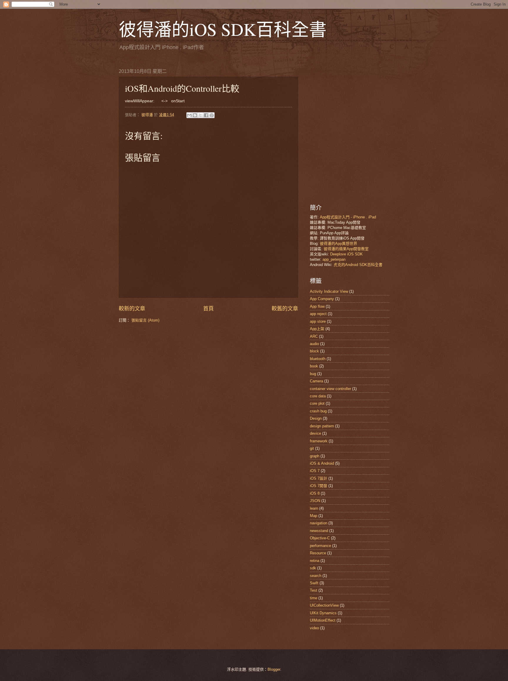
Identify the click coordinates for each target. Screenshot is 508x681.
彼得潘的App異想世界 (338, 243)
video (314, 628)
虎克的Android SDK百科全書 (358, 264)
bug (313, 374)
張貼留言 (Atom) (145, 320)
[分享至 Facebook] (206, 115)
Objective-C (320, 538)
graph (314, 456)
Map (313, 515)
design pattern (322, 426)
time (313, 598)
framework (318, 441)
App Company (322, 299)
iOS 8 (315, 493)
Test (313, 590)
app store (318, 321)
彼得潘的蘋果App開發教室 (346, 249)
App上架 (317, 329)
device (315, 433)
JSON (315, 500)
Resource (318, 553)
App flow (317, 306)
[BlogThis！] (195, 115)
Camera (316, 381)
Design (316, 418)
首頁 (208, 309)
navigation (318, 523)
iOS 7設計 (318, 478)
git (312, 448)
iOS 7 (315, 470)
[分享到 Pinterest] (212, 115)
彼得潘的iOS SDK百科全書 (223, 29)
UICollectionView (324, 605)
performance (320, 545)
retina (314, 560)
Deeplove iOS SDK (346, 254)
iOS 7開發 (318, 485)
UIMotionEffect (322, 620)
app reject (318, 314)
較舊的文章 (285, 309)
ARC (314, 336)
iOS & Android (322, 463)
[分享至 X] (200, 115)
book (314, 366)
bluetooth (317, 359)
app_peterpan (333, 259)
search (315, 575)
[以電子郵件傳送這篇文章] (189, 115)
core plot (317, 403)
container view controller (330, 388)
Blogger (274, 669)
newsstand (319, 530)
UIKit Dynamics (323, 613)
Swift (314, 583)
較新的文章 (132, 309)
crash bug (318, 411)
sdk (313, 568)
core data (318, 396)
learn (314, 508)
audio (314, 344)
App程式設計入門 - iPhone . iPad (348, 217)
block (314, 351)
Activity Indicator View (329, 291)
